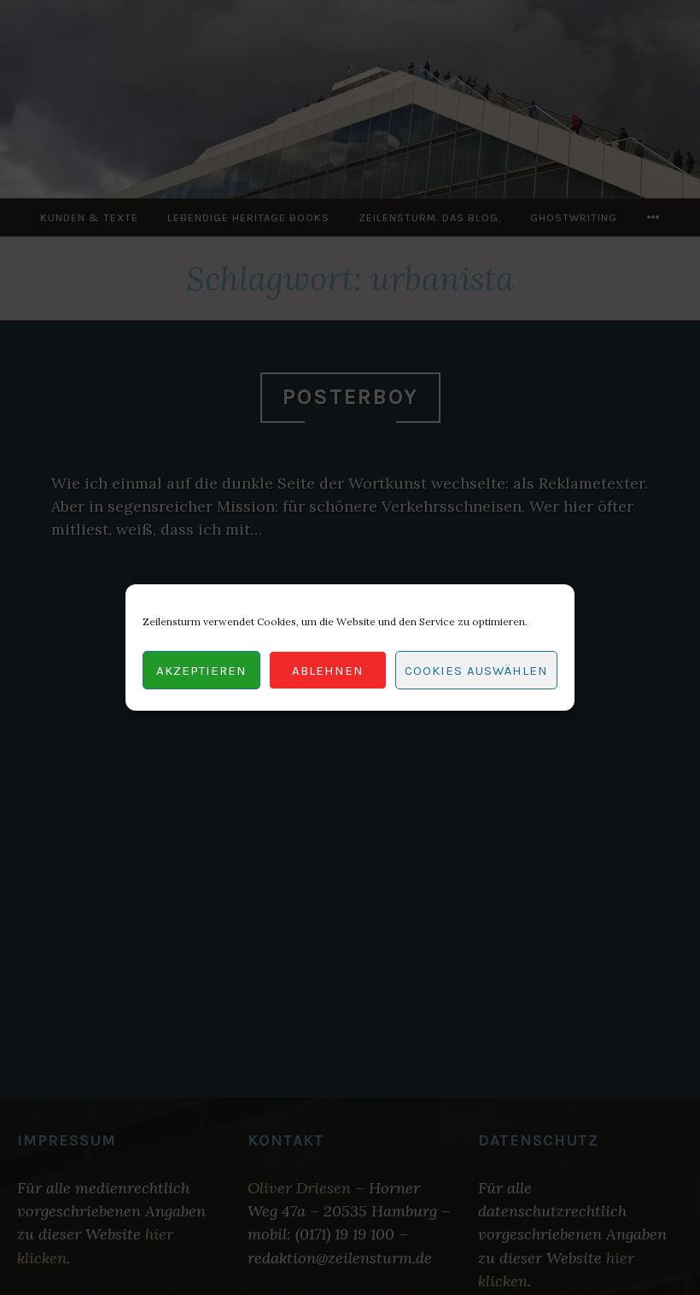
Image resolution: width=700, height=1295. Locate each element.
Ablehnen (328, 670)
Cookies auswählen (476, 670)
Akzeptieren (201, 670)
